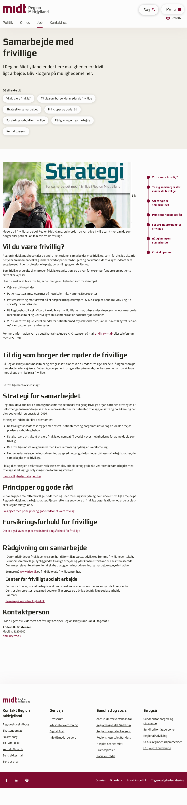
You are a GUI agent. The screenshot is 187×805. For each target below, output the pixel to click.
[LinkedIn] (16, 780)
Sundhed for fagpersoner (159, 729)
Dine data (116, 780)
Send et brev (10, 762)
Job (40, 22)
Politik (8, 22)
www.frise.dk (28, 572)
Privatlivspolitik (137, 780)
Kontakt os (58, 22)
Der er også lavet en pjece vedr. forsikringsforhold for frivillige (41, 531)
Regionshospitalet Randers (113, 737)
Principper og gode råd (62, 109)
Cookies (101, 780)
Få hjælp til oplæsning (157, 748)
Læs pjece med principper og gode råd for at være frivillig (39, 511)
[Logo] (26, 9)
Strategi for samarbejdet (22, 109)
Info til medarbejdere (63, 737)
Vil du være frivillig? (18, 98)
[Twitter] (26, 780)
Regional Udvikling (155, 736)
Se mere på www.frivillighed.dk (25, 601)
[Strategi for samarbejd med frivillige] (67, 195)
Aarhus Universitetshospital (114, 719)
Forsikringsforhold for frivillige (25, 120)
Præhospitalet (105, 750)
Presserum (56, 719)
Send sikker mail (13, 755)
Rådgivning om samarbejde (72, 120)
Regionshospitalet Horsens (113, 731)
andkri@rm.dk (104, 333)
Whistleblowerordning (64, 725)
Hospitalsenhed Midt (109, 744)
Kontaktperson (16, 131)
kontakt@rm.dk (13, 749)
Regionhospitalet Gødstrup (113, 725)
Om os (25, 22)
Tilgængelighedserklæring (167, 780)
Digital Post (57, 731)
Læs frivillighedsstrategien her (22, 476)
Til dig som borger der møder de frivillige (66, 98)
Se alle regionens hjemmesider (162, 742)
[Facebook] (6, 780)
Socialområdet (105, 756)
